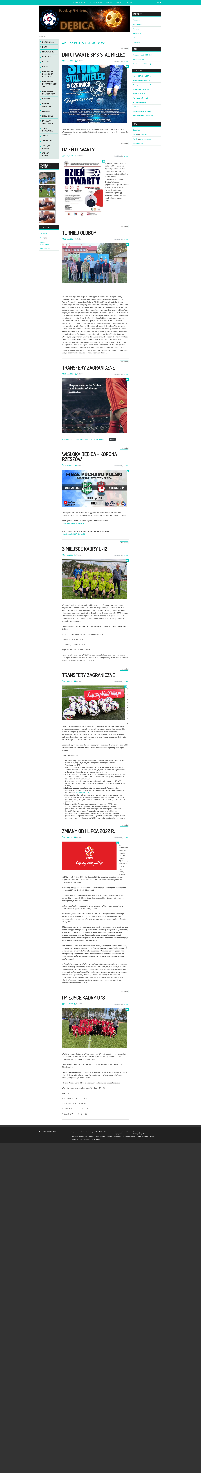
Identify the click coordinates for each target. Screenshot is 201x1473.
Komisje (109, 2)
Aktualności (124, 48)
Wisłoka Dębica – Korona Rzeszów (89, 456)
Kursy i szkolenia (46, 105)
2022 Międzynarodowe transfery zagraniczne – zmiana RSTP (85, 439)
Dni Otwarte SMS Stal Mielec (93, 54)
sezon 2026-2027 (139, 93)
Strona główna (78, 2)
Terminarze (47, 141)
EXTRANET (46, 57)
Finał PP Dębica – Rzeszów (143, 115)
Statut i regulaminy (47, 130)
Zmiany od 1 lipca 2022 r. (88, 831)
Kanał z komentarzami (44, 243)
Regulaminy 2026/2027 (141, 89)
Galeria (129, 2)
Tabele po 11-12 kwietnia (142, 111)
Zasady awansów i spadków (143, 85)
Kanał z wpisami (47, 238)
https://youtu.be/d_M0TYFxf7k (73, 523)
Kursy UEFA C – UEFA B (142, 76)
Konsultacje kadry (139, 102)
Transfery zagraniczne (88, 367)
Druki (44, 47)
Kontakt (119, 2)
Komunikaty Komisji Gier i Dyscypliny (48, 74)
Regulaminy (137, 33)
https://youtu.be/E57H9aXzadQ (73, 534)
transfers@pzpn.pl (82, 793)
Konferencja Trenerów (141, 98)
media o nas (47, 116)
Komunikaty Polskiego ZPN (48, 93)
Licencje (46, 111)
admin (126, 61)
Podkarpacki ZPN (138, 59)
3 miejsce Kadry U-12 (84, 549)
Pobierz (112, 439)
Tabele (45, 136)
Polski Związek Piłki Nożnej (142, 64)
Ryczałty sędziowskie (47, 122)
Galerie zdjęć (137, 24)
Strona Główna (46, 154)
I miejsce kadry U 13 (83, 997)
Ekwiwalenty (48, 52)
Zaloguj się (43, 233)
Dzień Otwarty (78, 149)
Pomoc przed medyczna (141, 80)
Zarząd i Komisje (95, 2)
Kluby (45, 67)
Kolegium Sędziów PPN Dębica (143, 55)
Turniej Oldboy (79, 233)
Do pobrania (48, 42)
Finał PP (136, 107)
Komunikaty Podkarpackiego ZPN (50, 84)
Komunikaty (137, 29)
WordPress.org (45, 248)
